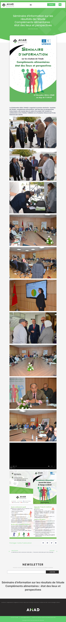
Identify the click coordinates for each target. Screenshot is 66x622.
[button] (30, 4)
